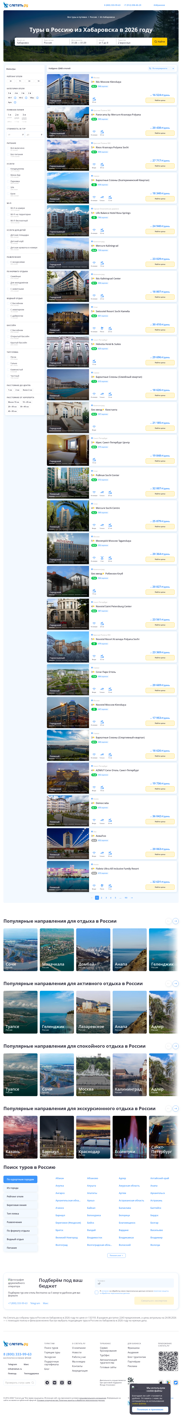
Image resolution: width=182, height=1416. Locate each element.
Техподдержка (31, 1373)
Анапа (153, 1185)
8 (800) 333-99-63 (112, 5)
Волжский (125, 1245)
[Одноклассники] (62, 1382)
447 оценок (103, 709)
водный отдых (15, 1239)
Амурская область (129, 1185)
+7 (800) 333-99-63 (17, 1303)
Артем (122, 1193)
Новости (76, 1352)
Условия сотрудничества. (47, 1400)
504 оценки (103, 578)
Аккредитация (80, 1370)
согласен (105, 1291)
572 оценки (103, 480)
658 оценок (103, 283)
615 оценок (103, 381)
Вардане (124, 1230)
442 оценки (103, 775)
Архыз (90, 1200)
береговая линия (16, 1205)
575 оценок (103, 447)
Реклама (132, 1366)
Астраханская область (131, 1200)
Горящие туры (52, 1352)
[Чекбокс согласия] (96, 1292)
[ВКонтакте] (54, 1382)
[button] (28, 41)
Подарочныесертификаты (51, 1363)
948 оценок (103, 86)
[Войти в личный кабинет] (176, 5)
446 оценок (103, 742)
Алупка (60, 1185)
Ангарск (60, 1193)
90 (126, 897)
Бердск (154, 1215)
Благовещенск (127, 1222)
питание (12, 1247)
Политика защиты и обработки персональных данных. (82, 1400)
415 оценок (103, 873)
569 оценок (103, 512)
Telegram (35, 1303)
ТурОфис (105, 1355)
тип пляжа (13, 1213)
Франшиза (133, 1347)
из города (12, 1188)
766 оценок (103, 217)
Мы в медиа (78, 1361)
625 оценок (103, 349)
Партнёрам (134, 1361)
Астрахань (156, 1200)
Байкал (91, 1207)
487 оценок (103, 611)
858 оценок (103, 152)
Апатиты (92, 1193)
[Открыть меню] (170, 5)
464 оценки (103, 676)
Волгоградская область (100, 1245)
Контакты (77, 1366)
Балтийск (155, 1207)
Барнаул (60, 1215)
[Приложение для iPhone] (161, 1382)
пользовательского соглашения (92, 1398)
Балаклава (125, 1207)
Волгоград (62, 1245)
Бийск (90, 1222)
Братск (59, 1230)
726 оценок (103, 250)
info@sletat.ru (15, 1369)
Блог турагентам (137, 1357)
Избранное (159, 5)
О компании (79, 1347)
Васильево (156, 1230)
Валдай (91, 1230)
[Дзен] (69, 1382)
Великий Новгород (67, 1237)
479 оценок (103, 644)
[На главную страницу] (17, 5)
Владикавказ (126, 1237)
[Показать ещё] (176, 921)
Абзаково (92, 1178)
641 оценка (103, 316)
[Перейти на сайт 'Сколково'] (132, 1383)
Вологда (155, 1245)
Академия (133, 1352)
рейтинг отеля (15, 1196)
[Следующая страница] (132, 898)
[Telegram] (47, 1382)
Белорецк (124, 1215)
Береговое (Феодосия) (68, 1222)
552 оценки (103, 545)
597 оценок (103, 414)
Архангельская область (68, 1200)
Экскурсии (50, 1357)
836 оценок (103, 185)
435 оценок (103, 807)
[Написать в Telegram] (145, 5)
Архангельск (157, 1193)
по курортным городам (20, 1179)
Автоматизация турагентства (108, 1361)
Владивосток (94, 1237)
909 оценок (103, 119)
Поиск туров (51, 1347)
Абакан (60, 1178)
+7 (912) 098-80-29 (132, 5)
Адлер (122, 1178)
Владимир (156, 1237)
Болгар (154, 1222)
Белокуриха (94, 1215)
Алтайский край (159, 1178)
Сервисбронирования (108, 1349)
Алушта (91, 1185)
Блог (46, 1369)
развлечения (14, 1222)
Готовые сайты (108, 1367)
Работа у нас (79, 1357)
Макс (45, 1303)
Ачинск (60, 1207)
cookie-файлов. (139, 1403)
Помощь (12, 1373)
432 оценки (103, 840)
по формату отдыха (18, 1230)
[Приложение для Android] (168, 1382)
